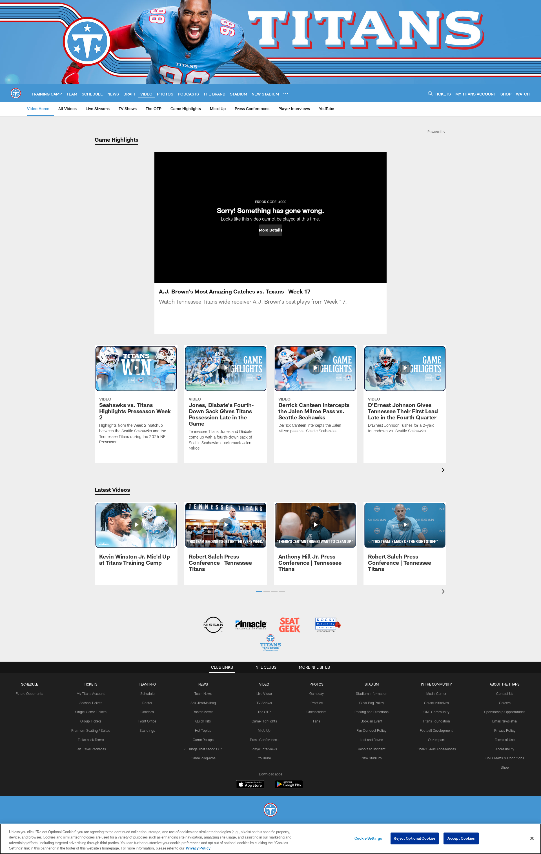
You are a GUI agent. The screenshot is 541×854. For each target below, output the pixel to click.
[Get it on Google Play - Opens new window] (289, 787)
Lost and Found (371, 740)
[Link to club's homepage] (16, 93)
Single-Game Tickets (91, 712)
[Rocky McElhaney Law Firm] (328, 625)
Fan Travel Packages (91, 749)
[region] (270, 839)
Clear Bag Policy (371, 703)
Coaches (147, 712)
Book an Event (371, 721)
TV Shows (264, 703)
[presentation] (444, 470)
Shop (505, 767)
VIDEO (264, 684)
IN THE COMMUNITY (436, 684)
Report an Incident (371, 749)
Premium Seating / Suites (90, 730)
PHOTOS (316, 684)
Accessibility (504, 749)
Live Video (264, 693)
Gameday (316, 693)
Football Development (436, 730)
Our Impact (436, 740)
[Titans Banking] (251, 625)
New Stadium (372, 758)
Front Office (147, 721)
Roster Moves (203, 712)
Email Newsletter (504, 721)
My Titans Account (91, 693)
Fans (316, 721)
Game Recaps (203, 740)
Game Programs (203, 758)
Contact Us (504, 693)
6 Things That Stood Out (203, 749)
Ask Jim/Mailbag (203, 703)
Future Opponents (29, 693)
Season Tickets (90, 703)
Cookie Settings (368, 838)
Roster (147, 703)
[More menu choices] (285, 93)
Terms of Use (505, 740)
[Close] (532, 838)
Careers (505, 703)
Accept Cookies (461, 838)
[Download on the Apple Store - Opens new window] (250, 785)
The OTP (264, 712)
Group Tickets (90, 721)
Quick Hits (203, 721)
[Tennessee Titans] (270, 810)
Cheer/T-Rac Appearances (436, 749)
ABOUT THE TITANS (505, 684)
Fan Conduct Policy (371, 730)
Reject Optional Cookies (415, 838)
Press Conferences (264, 740)
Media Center (436, 693)
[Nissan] (213, 625)
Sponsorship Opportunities (504, 712)
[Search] (430, 93)
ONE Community (436, 712)
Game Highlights (264, 721)
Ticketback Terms (91, 740)
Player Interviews (264, 749)
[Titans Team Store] (270, 643)
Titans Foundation (436, 721)
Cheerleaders (316, 712)
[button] (270, 230)
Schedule (29, 684)
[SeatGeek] (289, 625)
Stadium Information (371, 693)
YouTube (264, 758)
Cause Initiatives (436, 703)
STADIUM (372, 684)
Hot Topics (203, 730)
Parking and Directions (371, 712)
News (203, 684)
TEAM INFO (147, 684)
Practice (317, 703)
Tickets (90, 684)
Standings (147, 730)
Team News (203, 693)
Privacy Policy (504, 730)
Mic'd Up (264, 730)
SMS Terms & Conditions (504, 758)
